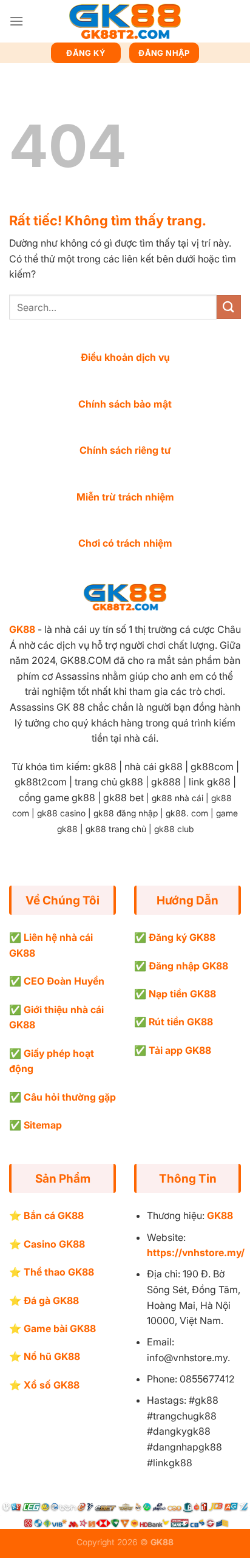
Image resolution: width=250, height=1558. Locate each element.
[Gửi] (229, 307)
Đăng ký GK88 (182, 937)
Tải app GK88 (180, 1050)
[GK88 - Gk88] (125, 21)
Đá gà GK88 (51, 1300)
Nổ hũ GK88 (52, 1356)
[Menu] (16, 21)
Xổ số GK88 (51, 1385)
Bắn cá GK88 (54, 1215)
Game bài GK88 (60, 1328)
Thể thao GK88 (59, 1272)
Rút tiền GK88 (181, 1022)
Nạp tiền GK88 (182, 994)
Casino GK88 (54, 1244)
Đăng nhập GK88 (188, 966)
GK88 (22, 629)
